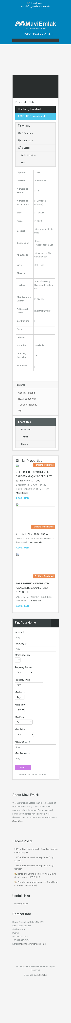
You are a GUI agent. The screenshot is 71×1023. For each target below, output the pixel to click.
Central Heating (26, 392)
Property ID (21, 643)
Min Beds (20, 692)
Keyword (19, 632)
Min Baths (20, 704)
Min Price (20, 717)
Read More (17, 821)
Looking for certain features (32, 774)
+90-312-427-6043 (38, 34)
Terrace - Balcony (27, 404)
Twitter (24, 436)
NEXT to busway (27, 398)
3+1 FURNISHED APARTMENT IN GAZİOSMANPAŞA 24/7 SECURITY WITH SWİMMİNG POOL (34, 476)
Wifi (20, 410)
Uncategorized (21, 903)
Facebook (26, 429)
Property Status (23, 667)
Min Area (22, 742)
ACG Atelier (41, 975)
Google (24, 444)
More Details (22, 493)
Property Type (22, 680)
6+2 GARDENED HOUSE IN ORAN (32, 534)
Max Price (20, 729)
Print (23, 162)
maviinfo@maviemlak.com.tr (35, 6)
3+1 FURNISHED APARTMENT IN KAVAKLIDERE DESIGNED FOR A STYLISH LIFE (32, 587)
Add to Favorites (28, 155)
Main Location (22, 655)
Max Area (23, 753)
